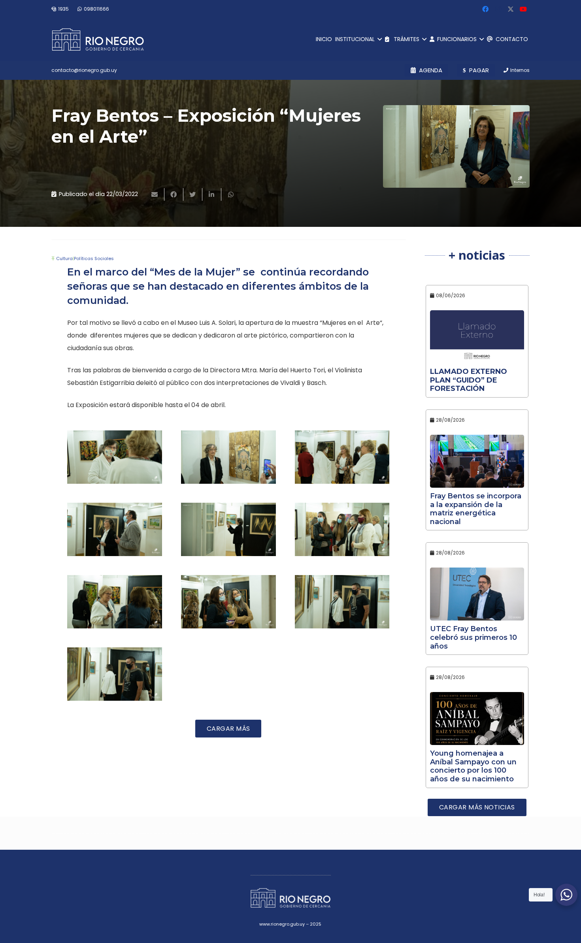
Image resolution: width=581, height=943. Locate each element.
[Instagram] (498, 9)
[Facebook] (485, 9)
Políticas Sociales (94, 258)
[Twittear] (192, 194)
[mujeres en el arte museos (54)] (114, 529)
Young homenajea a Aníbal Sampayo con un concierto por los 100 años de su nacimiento (473, 766)
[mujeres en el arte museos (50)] (228, 601)
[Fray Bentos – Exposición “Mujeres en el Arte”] (456, 146)
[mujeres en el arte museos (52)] (342, 529)
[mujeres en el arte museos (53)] (228, 529)
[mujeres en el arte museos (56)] (228, 457)
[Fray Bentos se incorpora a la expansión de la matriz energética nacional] (477, 461)
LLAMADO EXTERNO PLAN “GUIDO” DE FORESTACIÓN (468, 380)
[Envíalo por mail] (154, 194)
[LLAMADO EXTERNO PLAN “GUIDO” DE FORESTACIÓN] (477, 336)
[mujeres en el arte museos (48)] (114, 674)
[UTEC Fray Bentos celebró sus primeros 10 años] (477, 594)
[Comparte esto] (173, 194)
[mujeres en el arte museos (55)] (342, 457)
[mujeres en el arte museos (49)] (342, 601)
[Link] (97, 39)
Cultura (64, 258)
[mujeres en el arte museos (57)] (114, 457)
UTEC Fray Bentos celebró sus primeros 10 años (473, 637)
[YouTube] (523, 9)
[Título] (510, 9)
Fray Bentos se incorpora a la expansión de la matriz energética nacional (475, 509)
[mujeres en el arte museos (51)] (114, 601)
